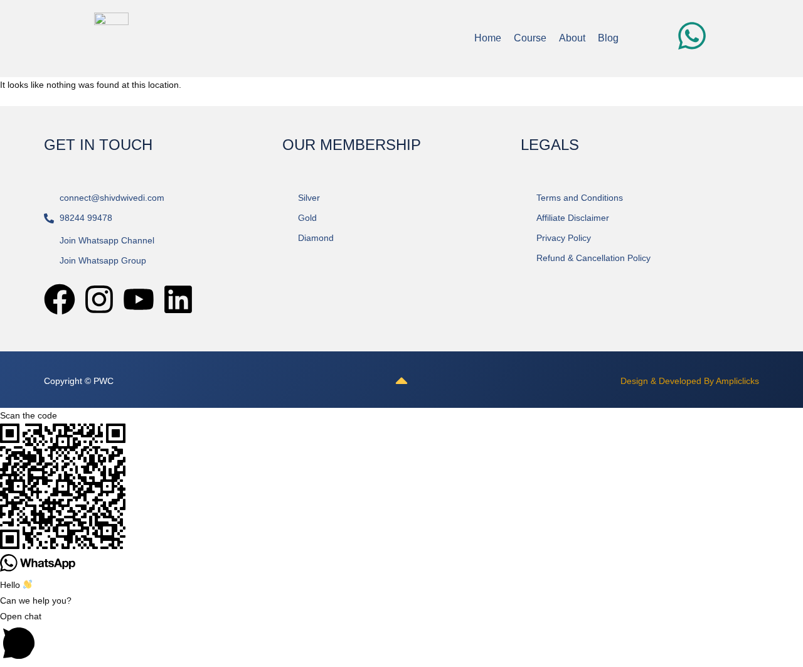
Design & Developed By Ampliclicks (689, 381)
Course (530, 38)
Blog (608, 38)
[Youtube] (138, 299)
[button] (401, 638)
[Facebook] (59, 299)
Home (487, 38)
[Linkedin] (178, 299)
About (572, 38)
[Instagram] (99, 299)
